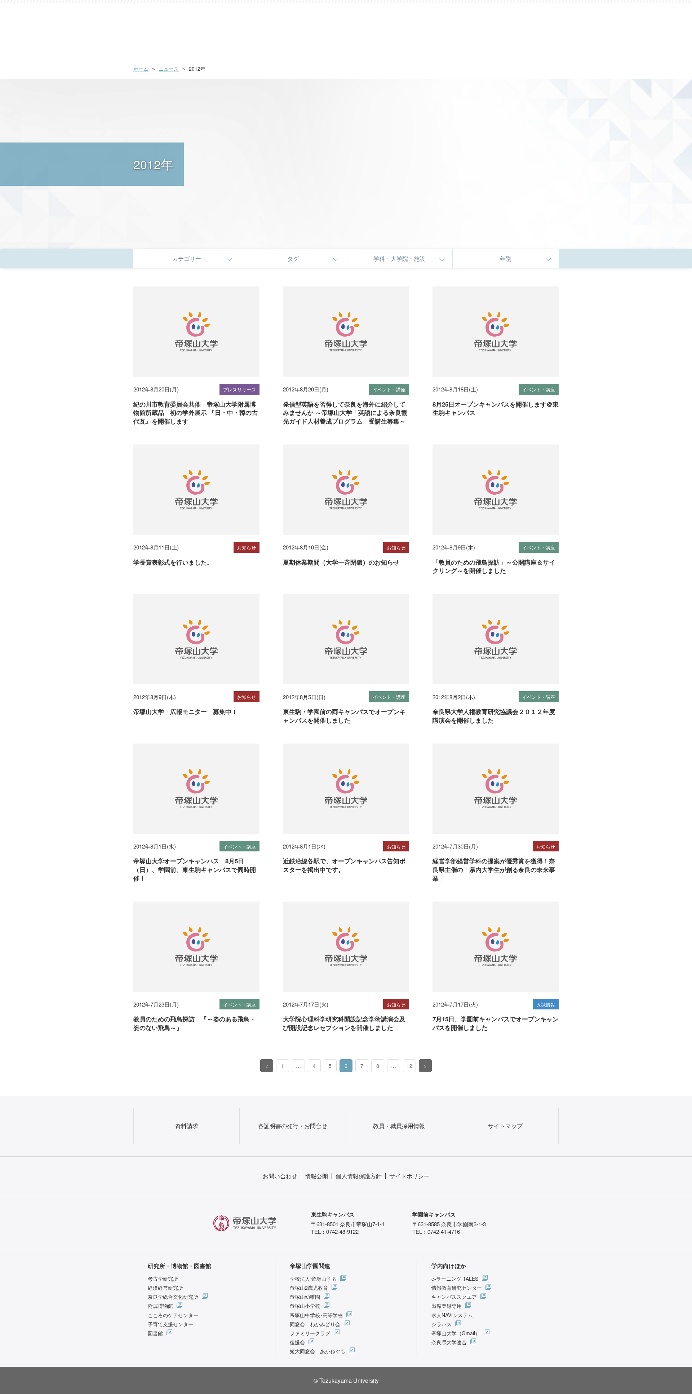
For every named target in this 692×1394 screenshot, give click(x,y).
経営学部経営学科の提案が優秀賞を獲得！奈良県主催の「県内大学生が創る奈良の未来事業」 (493, 869)
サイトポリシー (409, 1176)
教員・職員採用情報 (399, 1126)
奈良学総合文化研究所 (173, 1296)
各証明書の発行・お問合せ (292, 1126)
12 (409, 1065)
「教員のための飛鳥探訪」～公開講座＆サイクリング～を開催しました (493, 566)
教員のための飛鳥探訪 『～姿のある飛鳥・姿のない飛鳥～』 (194, 1023)
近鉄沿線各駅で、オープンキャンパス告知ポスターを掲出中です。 (344, 865)
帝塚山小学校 (305, 1305)
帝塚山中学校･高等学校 (316, 1315)
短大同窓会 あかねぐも (317, 1351)
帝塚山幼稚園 (305, 1296)
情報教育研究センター (456, 1287)
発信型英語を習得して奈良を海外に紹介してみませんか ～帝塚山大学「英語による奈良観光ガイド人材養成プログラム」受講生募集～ (345, 413)
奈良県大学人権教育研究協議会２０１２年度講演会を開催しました (493, 715)
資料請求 (186, 1126)
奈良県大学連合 (449, 1342)
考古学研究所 (163, 1278)
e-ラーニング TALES (454, 1278)
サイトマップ (505, 1126)
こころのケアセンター (173, 1315)
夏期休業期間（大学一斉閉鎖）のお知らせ (341, 562)
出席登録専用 (446, 1305)
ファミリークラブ (310, 1333)
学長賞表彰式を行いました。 (173, 562)
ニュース (169, 68)
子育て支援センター (170, 1324)
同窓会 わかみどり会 (315, 1324)
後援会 (297, 1342)
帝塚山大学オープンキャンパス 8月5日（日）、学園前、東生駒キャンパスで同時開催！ (194, 869)
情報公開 (316, 1176)
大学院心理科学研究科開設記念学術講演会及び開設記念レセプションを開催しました (344, 1023)
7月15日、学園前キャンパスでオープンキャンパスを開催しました (495, 1023)
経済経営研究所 (165, 1287)
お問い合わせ (280, 1176)
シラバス (441, 1324)
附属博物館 (160, 1305)
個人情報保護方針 (359, 1176)
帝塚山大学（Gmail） (455, 1333)
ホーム (140, 68)
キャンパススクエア (454, 1296)
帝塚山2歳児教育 (309, 1287)
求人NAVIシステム (452, 1315)
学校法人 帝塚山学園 (313, 1278)
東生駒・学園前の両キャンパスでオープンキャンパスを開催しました (344, 715)
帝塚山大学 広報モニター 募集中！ (185, 711)
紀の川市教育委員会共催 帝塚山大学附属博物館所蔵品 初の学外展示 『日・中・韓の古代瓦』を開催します (195, 413)
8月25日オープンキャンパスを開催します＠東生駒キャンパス (495, 408)
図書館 (155, 1333)
